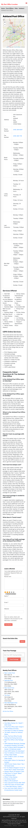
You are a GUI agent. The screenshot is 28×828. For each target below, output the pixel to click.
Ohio (16, 8)
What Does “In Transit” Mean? (13, 773)
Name (6, 596)
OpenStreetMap (17, 47)
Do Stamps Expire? (10, 779)
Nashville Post (8, 680)
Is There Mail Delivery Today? (13, 786)
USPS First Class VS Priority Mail (14, 784)
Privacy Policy (8, 825)
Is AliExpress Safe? (9, 775)
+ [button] (4, 22)
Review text (7, 576)
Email (6, 602)
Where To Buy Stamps (10, 777)
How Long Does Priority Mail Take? (14, 782)
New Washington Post (10, 702)
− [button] (4, 24)
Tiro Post (7, 695)
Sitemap (15, 825)
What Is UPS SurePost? (11, 781)
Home (3, 8)
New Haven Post (9, 688)
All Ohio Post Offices (8, 711)
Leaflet (7, 47)
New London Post (9, 673)
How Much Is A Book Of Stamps (13, 730)
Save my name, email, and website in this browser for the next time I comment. (13, 618)
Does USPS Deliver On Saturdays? (14, 751)
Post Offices (10, 8)
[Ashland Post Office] (14, 31)
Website (6, 609)
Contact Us (21, 825)
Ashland (21, 8)
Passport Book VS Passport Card (14, 771)
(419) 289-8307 (17, 129)
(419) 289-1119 (17, 136)
